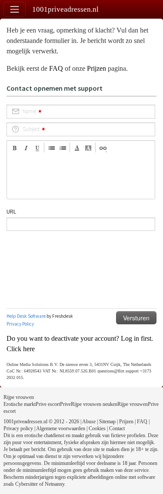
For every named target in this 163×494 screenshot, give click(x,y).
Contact (117, 428)
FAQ (56, 68)
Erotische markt (19, 404)
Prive (65, 404)
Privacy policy (18, 428)
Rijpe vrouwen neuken (94, 404)
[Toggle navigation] (14, 9)
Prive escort (48, 404)
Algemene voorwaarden (60, 428)
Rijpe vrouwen (18, 397)
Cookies (97, 428)
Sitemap (107, 421)
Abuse (89, 421)
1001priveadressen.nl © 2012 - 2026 (41, 421)
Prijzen (96, 68)
